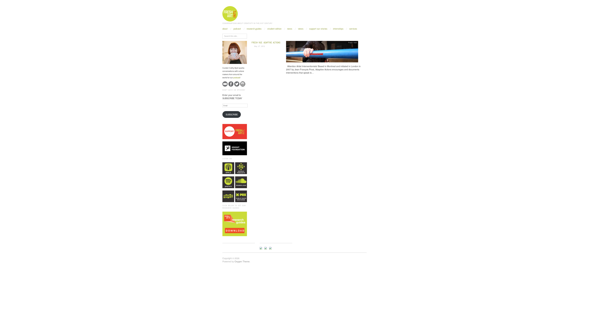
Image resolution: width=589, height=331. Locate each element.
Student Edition (274, 29)
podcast (236, 77)
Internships (338, 29)
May (277, 35)
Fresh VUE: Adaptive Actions (266, 42)
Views (300, 29)
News (289, 29)
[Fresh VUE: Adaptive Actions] (322, 52)
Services (353, 29)
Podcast (237, 29)
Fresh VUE (352, 42)
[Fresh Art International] (230, 13)
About (225, 29)
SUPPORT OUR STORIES (318, 29)
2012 (271, 35)
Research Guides (254, 29)
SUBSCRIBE (232, 114)
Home (263, 35)
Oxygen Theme (242, 261)
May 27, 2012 (259, 46)
